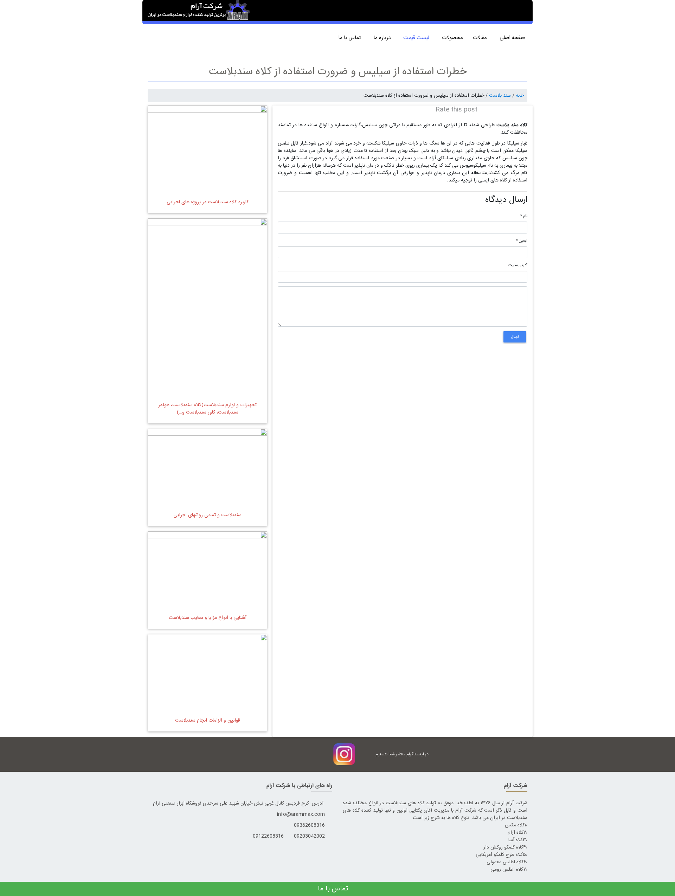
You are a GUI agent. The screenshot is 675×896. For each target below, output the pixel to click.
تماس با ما (351, 37)
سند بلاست (500, 95)
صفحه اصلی (514, 37)
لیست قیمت (417, 37)
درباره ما (383, 37)
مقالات (481, 37)
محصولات (452, 37)
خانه (520, 95)
